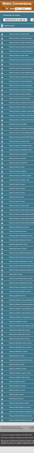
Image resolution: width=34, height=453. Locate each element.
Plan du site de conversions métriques (12, 428)
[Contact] (9, 8)
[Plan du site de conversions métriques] (4, 8)
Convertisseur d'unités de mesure (10, 427)
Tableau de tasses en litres (8, 5)
